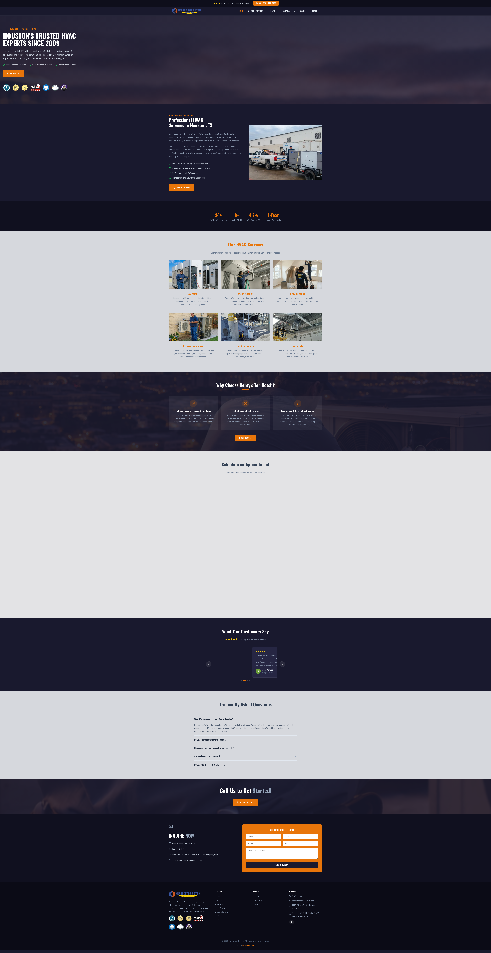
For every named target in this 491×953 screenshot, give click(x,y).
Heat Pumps (218, 916)
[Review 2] (244, 680)
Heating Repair (219, 908)
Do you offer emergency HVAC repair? (210, 739)
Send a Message (282, 864)
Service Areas (289, 11)
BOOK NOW (11, 73)
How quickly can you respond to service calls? (214, 748)
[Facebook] (291, 922)
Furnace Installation (221, 912)
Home (241, 11)
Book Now (244, 438)
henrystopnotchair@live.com (184, 843)
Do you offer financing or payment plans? (212, 764)
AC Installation (219, 900)
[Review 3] (247, 680)
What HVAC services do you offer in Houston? (213, 719)
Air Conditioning (255, 11)
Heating (273, 11)
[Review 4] (249, 680)
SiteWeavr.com (248, 945)
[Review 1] (241, 680)
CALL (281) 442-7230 (267, 3)
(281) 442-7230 (183, 187)
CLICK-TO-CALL (247, 802)
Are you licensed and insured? (207, 756)
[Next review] (282, 664)
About (302, 11)
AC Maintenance (219, 904)
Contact (313, 11)
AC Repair (217, 896)
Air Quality (217, 920)
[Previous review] (208, 664)
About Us (255, 896)
